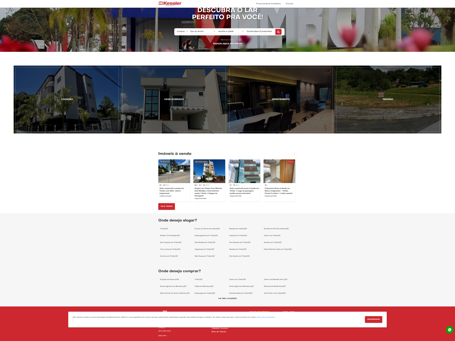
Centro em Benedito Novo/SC (275, 279)
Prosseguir (373, 319)
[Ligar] (171, 333)
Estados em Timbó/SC (273, 242)
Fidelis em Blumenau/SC (204, 286)
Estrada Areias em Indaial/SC (241, 293)
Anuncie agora (221, 44)
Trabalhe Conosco (220, 328)
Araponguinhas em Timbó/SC (206, 235)
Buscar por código (227, 40)
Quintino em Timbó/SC (169, 256)
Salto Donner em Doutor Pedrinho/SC (175, 293)
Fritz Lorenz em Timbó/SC (170, 249)
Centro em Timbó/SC (272, 235)
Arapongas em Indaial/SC (205, 293)
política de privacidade (265, 317)
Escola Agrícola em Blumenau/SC (173, 286)
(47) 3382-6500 (165, 331)
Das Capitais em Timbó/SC (171, 242)
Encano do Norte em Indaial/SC (207, 229)
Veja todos (167, 206)
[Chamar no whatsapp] (450, 330)
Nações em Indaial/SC (238, 229)
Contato (289, 4)
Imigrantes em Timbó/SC (204, 249)
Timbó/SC (164, 229)
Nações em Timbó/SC (238, 249)
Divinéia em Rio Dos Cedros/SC (276, 229)
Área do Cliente (219, 332)
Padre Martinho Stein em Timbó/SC (278, 249)
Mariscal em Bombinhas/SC (275, 286)
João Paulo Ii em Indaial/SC (275, 293)
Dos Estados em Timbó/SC (240, 242)
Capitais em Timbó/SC (238, 235)
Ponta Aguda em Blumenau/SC (241, 286)
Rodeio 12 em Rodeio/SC (170, 235)
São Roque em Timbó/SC (205, 256)
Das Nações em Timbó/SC (205, 242)
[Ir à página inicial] (170, 4)
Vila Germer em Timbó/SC (239, 256)
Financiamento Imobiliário (268, 4)
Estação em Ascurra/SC (169, 279)
